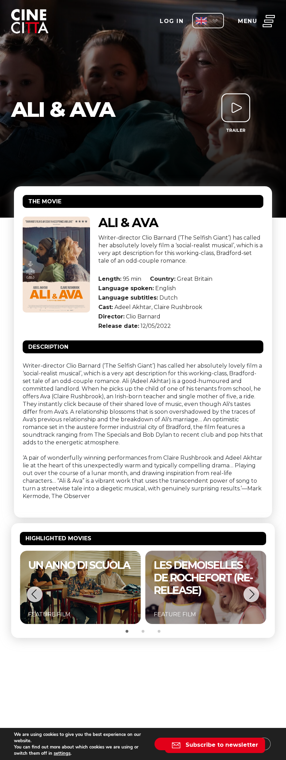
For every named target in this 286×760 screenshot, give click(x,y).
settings (62, 753)
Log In (171, 21)
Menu (247, 21)
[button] (35, 594)
